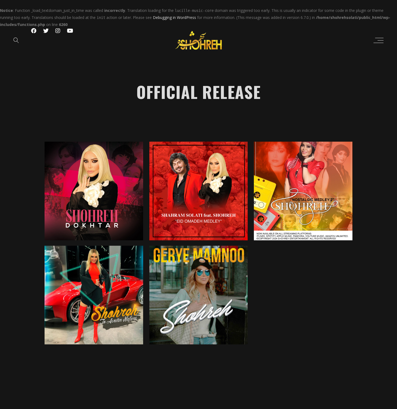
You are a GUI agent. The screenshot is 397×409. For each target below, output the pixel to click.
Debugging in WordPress (174, 17)
